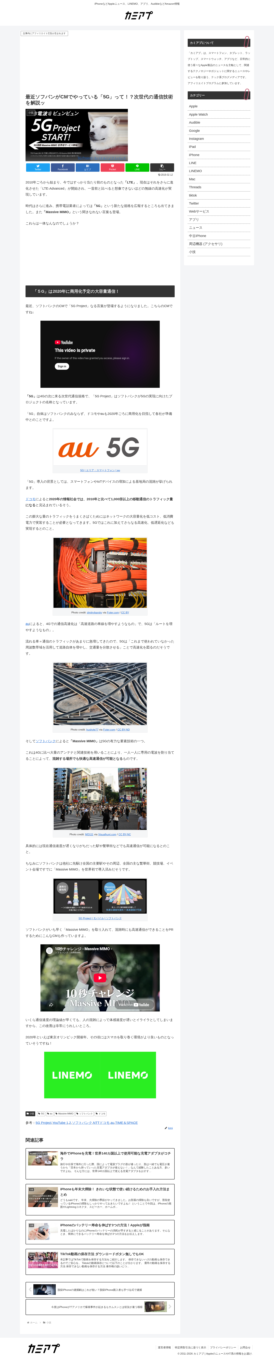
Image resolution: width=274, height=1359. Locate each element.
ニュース (195, 228)
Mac (192, 179)
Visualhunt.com (107, 834)
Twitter (194, 203)
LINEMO (195, 171)
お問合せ (245, 1347)
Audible (194, 122)
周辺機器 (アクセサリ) (205, 244)
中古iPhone (197, 236)
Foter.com (113, 612)
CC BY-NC (125, 834)
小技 (32, 1113)
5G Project (43, 1123)
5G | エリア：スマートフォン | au (100, 470)
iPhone (194, 155)
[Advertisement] (100, 65)
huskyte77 (92, 729)
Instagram (196, 139)
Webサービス (199, 211)
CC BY (125, 612)
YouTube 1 (60, 1123)
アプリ (194, 219)
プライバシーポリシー (223, 1347)
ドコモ (31, 499)
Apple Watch (198, 114)
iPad (192, 147)
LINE (192, 163)
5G (42, 1113)
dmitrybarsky (94, 612)
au (27, 624)
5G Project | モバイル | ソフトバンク (102, 158)
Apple (193, 106)
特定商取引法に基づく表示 (190, 1347)
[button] (162, 167)
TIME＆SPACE (126, 1123)
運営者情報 (164, 1347)
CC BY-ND (123, 729)
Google (194, 131)
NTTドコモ (101, 1123)
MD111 (89, 834)
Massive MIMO (65, 1113)
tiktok (193, 195)
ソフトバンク (46, 741)
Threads (195, 187)
